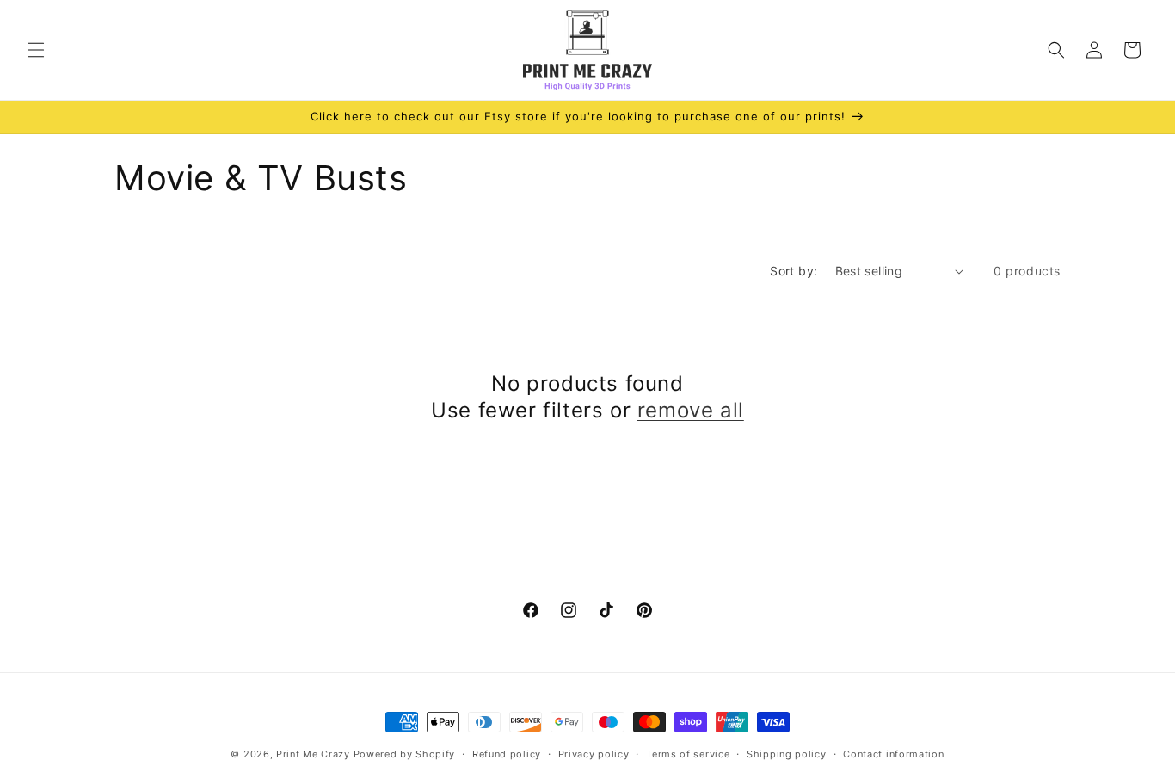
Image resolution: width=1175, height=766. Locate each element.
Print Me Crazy (313, 754)
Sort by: (793, 270)
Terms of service (687, 753)
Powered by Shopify (405, 754)
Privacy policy (594, 753)
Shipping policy (787, 753)
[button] (36, 50)
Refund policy (506, 753)
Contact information (893, 753)
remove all (690, 410)
